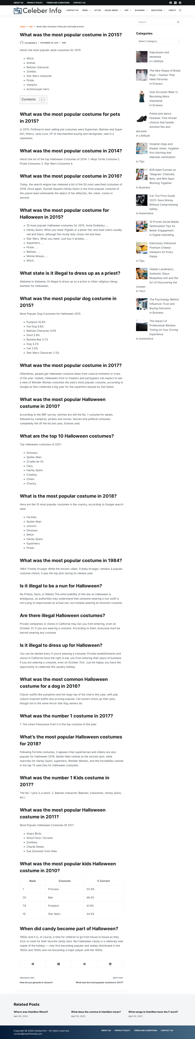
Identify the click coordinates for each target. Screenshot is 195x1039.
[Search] (180, 10)
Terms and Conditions (57, 3)
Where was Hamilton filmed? (31, 1011)
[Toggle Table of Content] (40, 99)
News (85, 10)
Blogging (140, 10)
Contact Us (79, 3)
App (126, 10)
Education (156, 10)
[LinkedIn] (110, 964)
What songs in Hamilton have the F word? (153, 1011)
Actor (97, 10)
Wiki (64, 43)
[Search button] (178, 22)
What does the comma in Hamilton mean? (96, 1011)
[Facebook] (170, 3)
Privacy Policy (35, 3)
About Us (18, 3)
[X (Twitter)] (175, 3)
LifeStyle (173, 10)
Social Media (111, 10)
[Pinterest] (180, 3)
